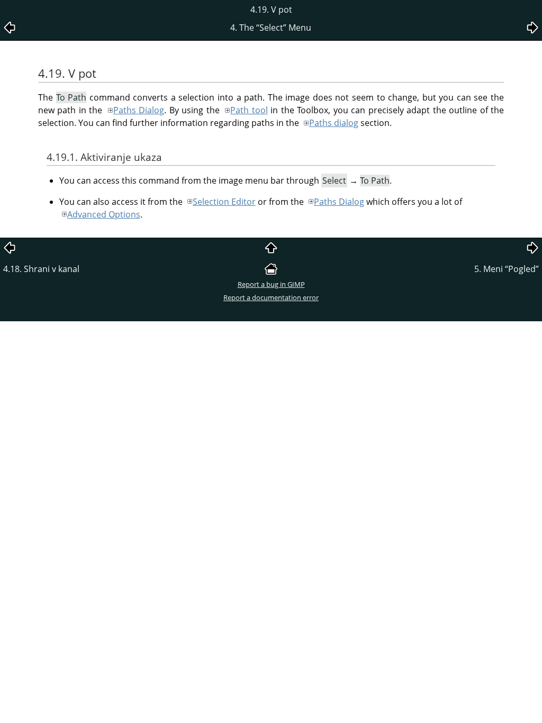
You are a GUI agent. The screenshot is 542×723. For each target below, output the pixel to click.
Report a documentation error (271, 297)
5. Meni (506, 269)
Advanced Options (103, 214)
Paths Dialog (138, 110)
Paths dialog (333, 123)
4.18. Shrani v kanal (41, 269)
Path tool (248, 110)
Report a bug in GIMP (271, 284)
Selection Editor (224, 201)
